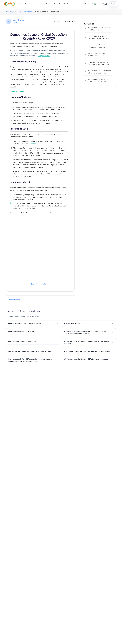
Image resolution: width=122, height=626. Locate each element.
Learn (19, 12)
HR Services (28, 12)
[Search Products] (106, 4)
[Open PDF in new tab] (39, 250)
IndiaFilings (10, 12)
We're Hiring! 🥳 (102, 4)
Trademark (39, 4)
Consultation (77, 4)
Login (113, 4)
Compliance (67, 4)
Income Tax (52, 4)
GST (46, 4)
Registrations (29, 4)
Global (85, 4)
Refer (92, 4)
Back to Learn (14, 300)
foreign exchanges (17, 91)
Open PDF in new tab (39, 284)
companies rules (44, 56)
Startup (21, 4)
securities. (32, 144)
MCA (60, 4)
